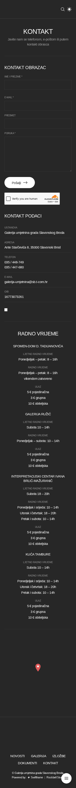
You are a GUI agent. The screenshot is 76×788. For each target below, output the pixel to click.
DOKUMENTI (27, 763)
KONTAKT (50, 763)
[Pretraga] (63, 9)
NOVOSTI (17, 756)
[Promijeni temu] (69, 9)
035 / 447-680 (14, 267)
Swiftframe (37, 777)
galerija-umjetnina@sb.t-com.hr (26, 282)
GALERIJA (38, 756)
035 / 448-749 (14, 262)
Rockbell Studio (55, 777)
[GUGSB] (15, 9)
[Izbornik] (66, 778)
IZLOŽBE (58, 756)
